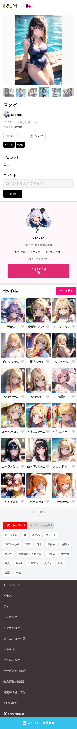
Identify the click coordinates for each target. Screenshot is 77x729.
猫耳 (28, 544)
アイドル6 (11, 501)
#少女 (20, 145)
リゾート (51, 534)
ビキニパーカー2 (36, 431)
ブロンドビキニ (61, 466)
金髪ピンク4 (36, 327)
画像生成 (9, 649)
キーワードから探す (41, 525)
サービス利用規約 (14, 670)
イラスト (9, 595)
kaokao (16, 114)
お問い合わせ (11, 703)
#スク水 (9, 145)
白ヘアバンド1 (36, 466)
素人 (7, 563)
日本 (39, 544)
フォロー (36, 252)
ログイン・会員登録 (41, 723)
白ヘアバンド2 (11, 466)
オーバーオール (11, 431)
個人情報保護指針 (14, 681)
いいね (16, 136)
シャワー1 (11, 396)
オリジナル (11, 534)
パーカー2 (36, 501)
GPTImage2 (12, 544)
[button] (21, 92)
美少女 (51, 544)
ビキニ (51, 553)
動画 (60, 563)
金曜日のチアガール (29, 553)
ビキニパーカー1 (61, 431)
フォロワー (54, 252)
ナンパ (8, 553)
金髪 (7, 572)
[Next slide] (71, 92)
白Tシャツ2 (62, 327)
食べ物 (65, 553)
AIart (19, 563)
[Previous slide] (6, 92)
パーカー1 (62, 501)
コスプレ (33, 563)
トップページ (11, 585)
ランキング (10, 617)
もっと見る (38, 512)
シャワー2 (62, 361)
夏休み (36, 534)
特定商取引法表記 (14, 692)
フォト (7, 606)
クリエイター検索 (14, 638)
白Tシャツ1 (11, 361)
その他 (34, 122)
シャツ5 (36, 396)
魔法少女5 (36, 361)
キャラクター (11, 627)
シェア (38, 136)
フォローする (38, 270)
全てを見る (66, 290)
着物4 (62, 396)
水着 (18, 572)
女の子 (48, 563)
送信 (13, 194)
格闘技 (65, 544)
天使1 (11, 327)
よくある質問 (11, 660)
